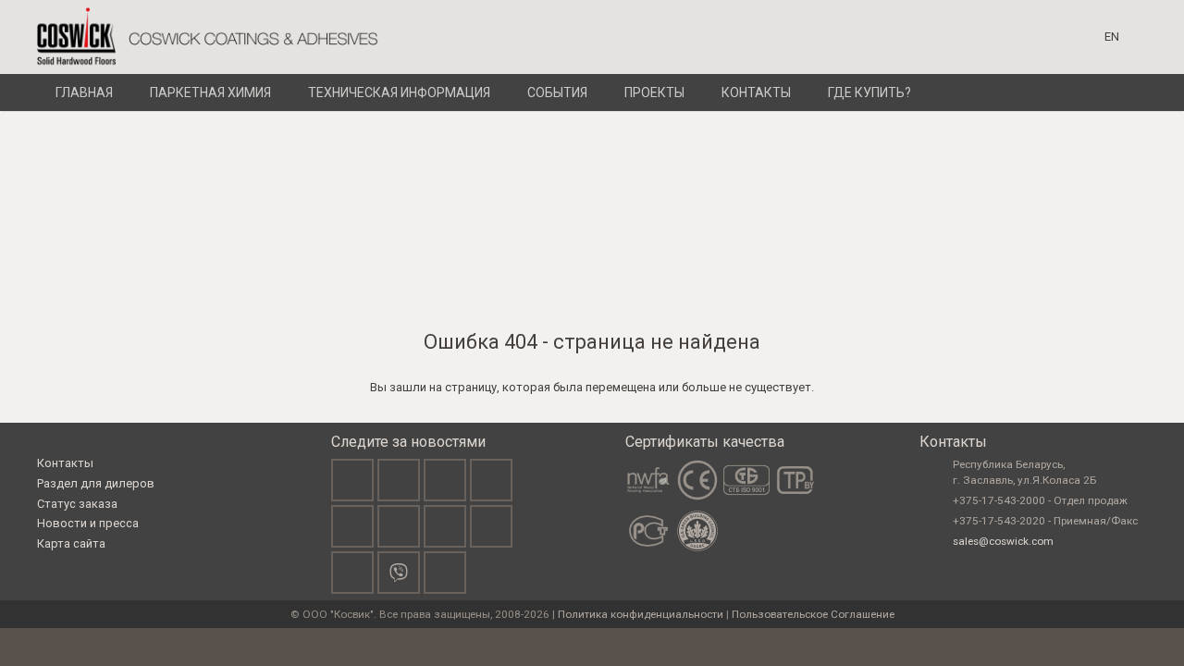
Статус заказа (77, 504)
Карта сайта (71, 543)
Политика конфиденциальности (640, 614)
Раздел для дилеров (95, 483)
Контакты (65, 463)
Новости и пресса (88, 523)
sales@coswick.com (1003, 541)
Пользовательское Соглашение (813, 614)
